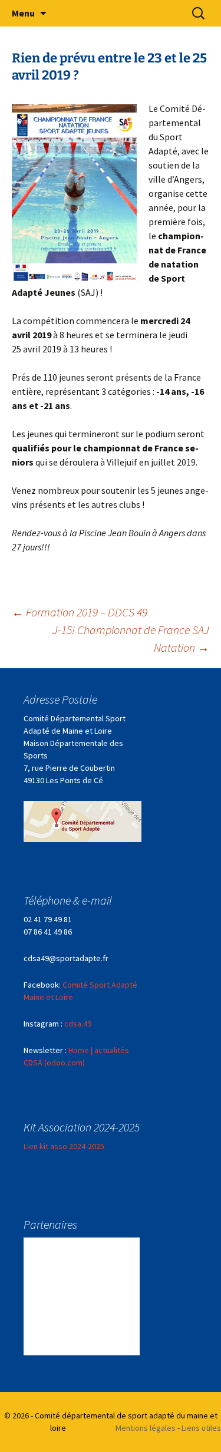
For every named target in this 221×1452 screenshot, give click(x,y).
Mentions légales (146, 1428)
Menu (23, 13)
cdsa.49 (77, 1023)
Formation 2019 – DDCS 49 (79, 612)
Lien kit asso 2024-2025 (64, 1146)
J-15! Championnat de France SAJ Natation (130, 638)
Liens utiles (201, 1428)
